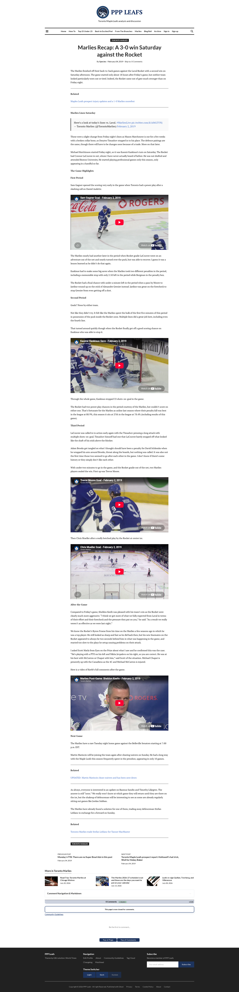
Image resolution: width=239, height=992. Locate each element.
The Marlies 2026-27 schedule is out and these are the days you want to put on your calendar (127, 880)
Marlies (138, 31)
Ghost (121, 987)
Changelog (87, 962)
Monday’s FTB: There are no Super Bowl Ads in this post (85, 857)
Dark (102, 975)
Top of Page (108, 940)
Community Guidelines (114, 958)
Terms (137, 987)
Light (89, 975)
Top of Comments (128, 940)
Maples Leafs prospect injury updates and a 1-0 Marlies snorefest (103, 101)
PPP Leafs (127, 12)
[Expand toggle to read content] (190, 893)
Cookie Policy (148, 987)
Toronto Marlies (120, 40)
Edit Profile (88, 958)
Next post (126, 854)
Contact (167, 987)
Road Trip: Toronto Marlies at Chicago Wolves (73, 878)
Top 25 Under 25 (85, 31)
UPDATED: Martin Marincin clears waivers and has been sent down (104, 777)
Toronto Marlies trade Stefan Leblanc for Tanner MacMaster (100, 831)
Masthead (99, 962)
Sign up (175, 31)
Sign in (166, 31)
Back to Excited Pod (104, 31)
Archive (157, 31)
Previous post (64, 854)
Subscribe (186, 964)
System (115, 975)
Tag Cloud (131, 958)
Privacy (129, 987)
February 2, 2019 (126, 126)
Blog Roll (148, 31)
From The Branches (123, 31)
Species (101, 61)
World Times (70, 958)
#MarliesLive (124, 122)
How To (72, 31)
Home (63, 31)
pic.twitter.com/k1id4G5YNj (146, 122)
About (98, 958)
